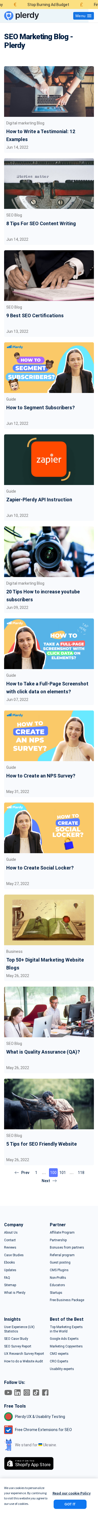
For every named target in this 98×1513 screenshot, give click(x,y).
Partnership (58, 1240)
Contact (10, 1240)
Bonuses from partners (67, 1247)
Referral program (62, 1255)
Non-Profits (58, 1278)
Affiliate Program (62, 1232)
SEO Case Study (16, 1339)
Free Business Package (67, 1300)
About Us (11, 1232)
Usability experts (62, 1369)
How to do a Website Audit (23, 1361)
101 (62, 1172)
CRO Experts (59, 1361)
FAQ (7, 1278)
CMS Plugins (59, 1270)
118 (81, 1172)
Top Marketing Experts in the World (66, 1329)
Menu (80, 16)
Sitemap (10, 1285)
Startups (56, 1293)
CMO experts (59, 1354)
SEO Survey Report (17, 1346)
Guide (11, 399)
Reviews (10, 1247)
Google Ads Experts (64, 1339)
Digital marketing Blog (25, 123)
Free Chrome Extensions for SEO (43, 1429)
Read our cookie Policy (72, 1493)
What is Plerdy (14, 1293)
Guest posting (60, 1262)
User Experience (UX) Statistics (19, 1329)
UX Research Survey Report (24, 1354)
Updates (10, 1270)
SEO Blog (14, 215)
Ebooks (9, 1262)
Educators (57, 1285)
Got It (70, 1504)
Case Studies (14, 1255)
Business (14, 951)
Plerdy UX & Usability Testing (40, 1416)
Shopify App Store (33, 1463)
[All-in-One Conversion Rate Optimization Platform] (21, 16)
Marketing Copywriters (66, 1346)
